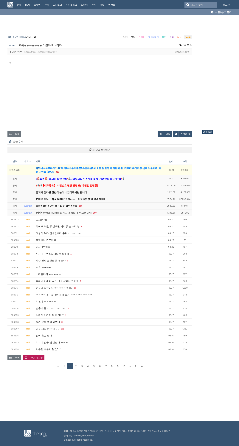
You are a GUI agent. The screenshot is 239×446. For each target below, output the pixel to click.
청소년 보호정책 (113, 431)
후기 (164, 37)
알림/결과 (153, 37)
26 (62, 329)
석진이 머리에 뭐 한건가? (50, 315)
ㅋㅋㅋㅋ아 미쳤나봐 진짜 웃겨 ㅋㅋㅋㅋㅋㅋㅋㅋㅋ (64, 294)
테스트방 (142, 431)
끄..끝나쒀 (41, 219)
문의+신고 (154, 431)
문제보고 (166, 431)
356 (80, 206)
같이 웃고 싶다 (44, 335)
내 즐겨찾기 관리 (223, 12)
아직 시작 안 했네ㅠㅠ (48, 328)
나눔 (179, 37)
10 (123, 366)
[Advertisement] (217, 73)
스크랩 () (185, 133)
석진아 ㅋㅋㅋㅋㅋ (46, 301)
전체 (125, 37)
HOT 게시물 (37, 357)
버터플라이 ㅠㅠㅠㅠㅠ (48, 274)
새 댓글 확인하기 (101, 149)
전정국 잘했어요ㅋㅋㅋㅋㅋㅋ (52, 287)
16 (75, 288)
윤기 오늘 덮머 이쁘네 (48, 321)
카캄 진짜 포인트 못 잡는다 (51, 260)
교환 (171, 37)
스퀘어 (141, 37)
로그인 (226, 4)
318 (57, 172)
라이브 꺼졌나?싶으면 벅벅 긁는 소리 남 (58, 226)
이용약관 (78, 431)
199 (95, 213)
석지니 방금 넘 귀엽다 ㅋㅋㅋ (52, 342)
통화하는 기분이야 (46, 239)
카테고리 (21, 36)
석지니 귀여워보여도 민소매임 (52, 253)
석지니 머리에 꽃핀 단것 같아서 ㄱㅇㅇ (57, 280)
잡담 (133, 37)
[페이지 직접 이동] (130, 366)
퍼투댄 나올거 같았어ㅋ (49, 349)
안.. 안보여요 (43, 246)
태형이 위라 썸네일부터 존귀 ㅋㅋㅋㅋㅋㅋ (59, 233)
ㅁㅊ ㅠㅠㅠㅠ (43, 267)
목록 (17, 133)
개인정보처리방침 (94, 431)
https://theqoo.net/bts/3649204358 (40, 52)
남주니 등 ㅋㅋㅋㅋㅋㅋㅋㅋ (51, 308)
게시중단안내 (129, 431)
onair (188, 37)
